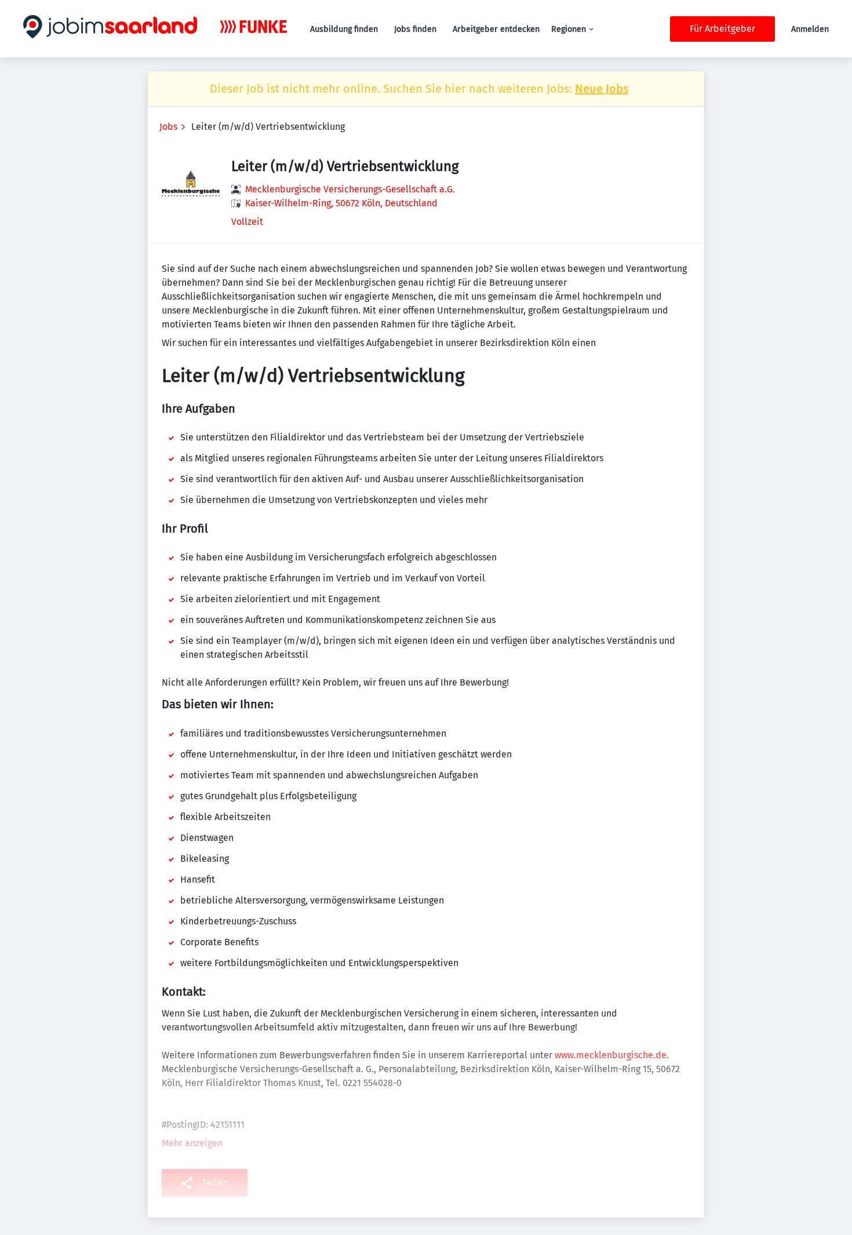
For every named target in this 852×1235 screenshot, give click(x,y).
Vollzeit (247, 221)
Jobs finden (415, 29)
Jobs (168, 126)
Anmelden (810, 29)
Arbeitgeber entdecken (496, 29)
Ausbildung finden (344, 29)
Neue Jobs (601, 89)
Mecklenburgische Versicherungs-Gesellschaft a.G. (350, 189)
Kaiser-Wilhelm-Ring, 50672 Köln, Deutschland (341, 203)
